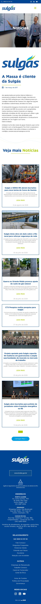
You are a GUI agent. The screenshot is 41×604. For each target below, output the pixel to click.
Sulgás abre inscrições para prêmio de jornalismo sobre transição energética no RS (20, 406)
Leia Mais (20, 200)
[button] (20, 432)
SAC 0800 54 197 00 (21, 539)
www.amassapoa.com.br (22, 131)
